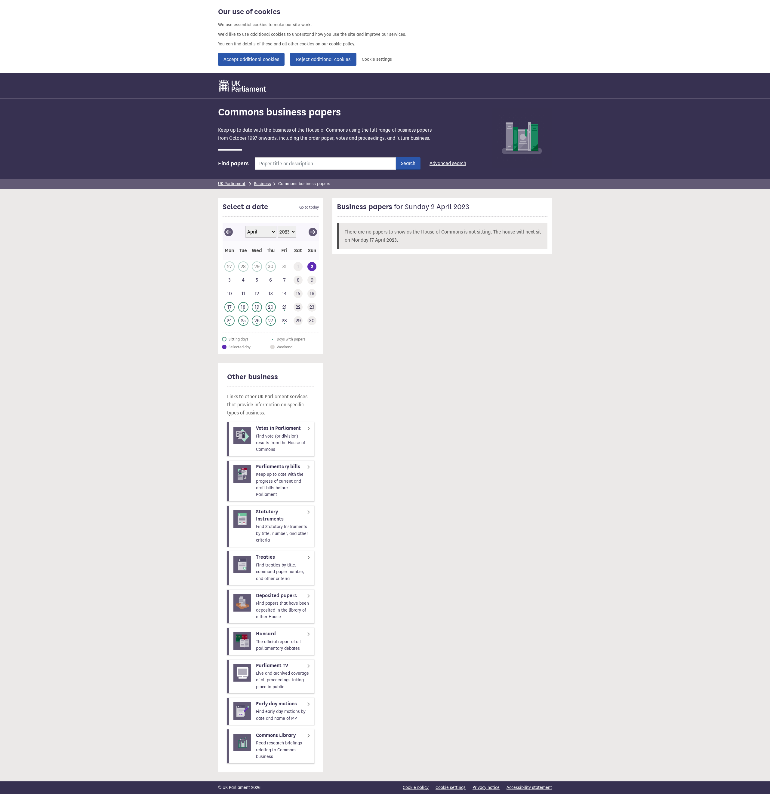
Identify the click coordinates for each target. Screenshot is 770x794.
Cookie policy (416, 787)
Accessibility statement (529, 787)
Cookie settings (377, 59)
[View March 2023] (228, 232)
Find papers (233, 163)
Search (408, 163)
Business (262, 183)
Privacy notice (486, 787)
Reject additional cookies (323, 59)
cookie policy (341, 44)
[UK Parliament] (242, 85)
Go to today (309, 207)
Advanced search (448, 163)
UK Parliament (231, 183)
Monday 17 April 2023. (374, 240)
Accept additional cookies (251, 59)
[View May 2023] (313, 232)
